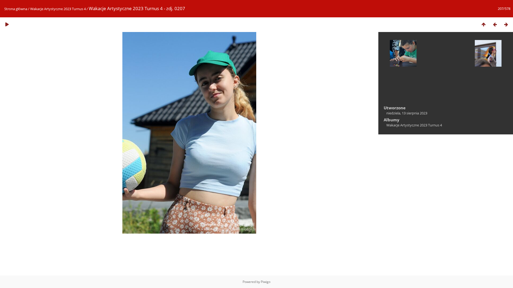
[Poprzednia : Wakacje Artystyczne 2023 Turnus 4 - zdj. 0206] (494, 24)
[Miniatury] (483, 24)
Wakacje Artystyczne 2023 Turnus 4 (58, 8)
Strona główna (15, 8)
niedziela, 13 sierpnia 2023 (406, 113)
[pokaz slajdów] (7, 24)
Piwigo (265, 281)
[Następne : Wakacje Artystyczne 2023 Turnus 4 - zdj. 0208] (506, 24)
